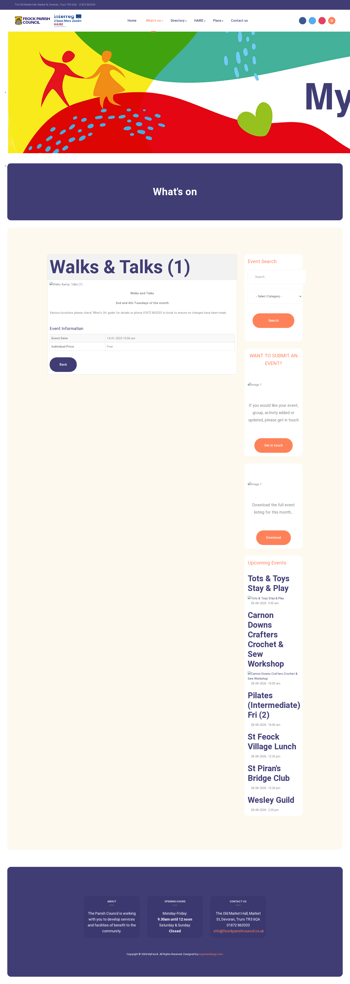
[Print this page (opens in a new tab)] (206, 268)
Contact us (239, 20)
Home (132, 20)
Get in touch (273, 445)
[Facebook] (302, 20)
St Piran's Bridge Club (269, 773)
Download (273, 538)
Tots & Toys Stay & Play (269, 583)
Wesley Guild (271, 800)
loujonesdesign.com (211, 954)
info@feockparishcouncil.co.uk (239, 931)
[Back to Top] (175, 864)
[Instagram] (322, 20)
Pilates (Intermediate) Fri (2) (274, 705)
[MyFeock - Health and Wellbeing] (48, 21)
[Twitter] (312, 20)
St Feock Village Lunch (272, 741)
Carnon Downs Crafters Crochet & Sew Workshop (266, 639)
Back (63, 364)
